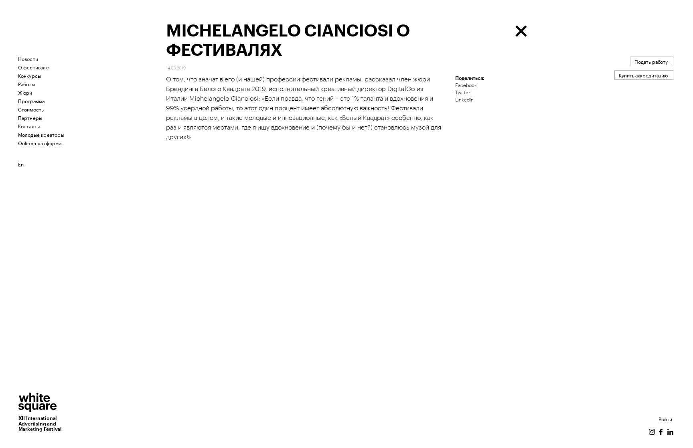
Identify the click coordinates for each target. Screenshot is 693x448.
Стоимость (31, 109)
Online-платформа (39, 142)
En (21, 164)
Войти (665, 418)
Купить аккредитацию (643, 75)
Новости (28, 58)
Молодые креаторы (41, 134)
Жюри (25, 92)
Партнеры (30, 117)
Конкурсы (29, 75)
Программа (31, 100)
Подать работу (651, 61)
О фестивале (33, 67)
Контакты (29, 126)
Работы (26, 83)
